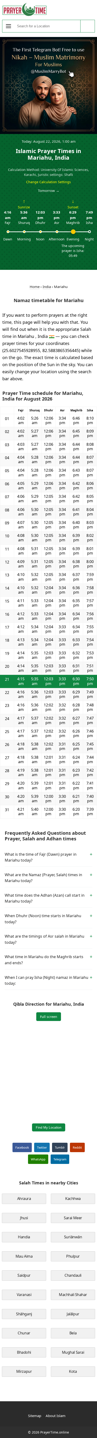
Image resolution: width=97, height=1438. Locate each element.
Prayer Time (24, 9)
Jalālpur (73, 1313)
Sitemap (34, 1415)
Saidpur (24, 1275)
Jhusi (24, 1217)
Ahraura (24, 1198)
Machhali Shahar (73, 1294)
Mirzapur (24, 1371)
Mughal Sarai (73, 1352)
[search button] (87, 26)
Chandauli (73, 1275)
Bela (73, 1333)
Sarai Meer (73, 1217)
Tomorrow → (48, 190)
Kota (73, 1371)
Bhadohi (24, 1352)
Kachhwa (73, 1198)
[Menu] (8, 26)
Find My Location (48, 1127)
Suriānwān (73, 1237)
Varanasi (24, 1294)
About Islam (55, 1415)
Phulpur (73, 1256)
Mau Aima (24, 1256)
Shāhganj (24, 1313)
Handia (24, 1237)
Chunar (24, 1333)
